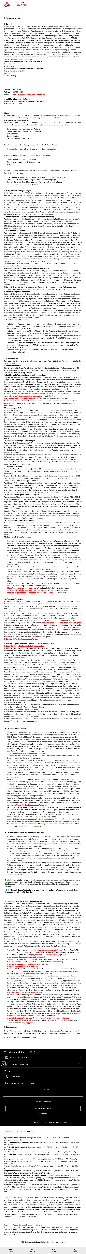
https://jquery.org (29, 1023)
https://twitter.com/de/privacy (19, 1018)
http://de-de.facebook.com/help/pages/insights (61, 623)
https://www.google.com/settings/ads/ (23, 966)
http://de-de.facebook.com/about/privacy (21, 639)
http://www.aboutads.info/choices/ (27, 396)
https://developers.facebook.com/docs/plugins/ (26, 753)
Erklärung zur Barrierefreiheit (56, 1122)
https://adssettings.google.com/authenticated (26, 957)
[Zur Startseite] (19, 4)
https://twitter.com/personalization (54, 1018)
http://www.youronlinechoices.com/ (19, 398)
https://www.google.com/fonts (49, 950)
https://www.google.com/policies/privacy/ (24, 964)
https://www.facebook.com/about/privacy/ (28, 805)
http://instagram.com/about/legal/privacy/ (24, 992)
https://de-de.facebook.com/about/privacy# (22, 709)
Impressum (22, 1122)
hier (34, 1037)
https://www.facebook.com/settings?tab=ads (32, 819)
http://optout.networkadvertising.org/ (23, 588)
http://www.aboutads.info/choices (28, 590)
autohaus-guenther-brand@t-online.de (29, 94)
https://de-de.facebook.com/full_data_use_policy (24, 646)
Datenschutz (35, 1122)
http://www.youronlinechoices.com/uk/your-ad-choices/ (30, 593)
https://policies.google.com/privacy (43, 955)
